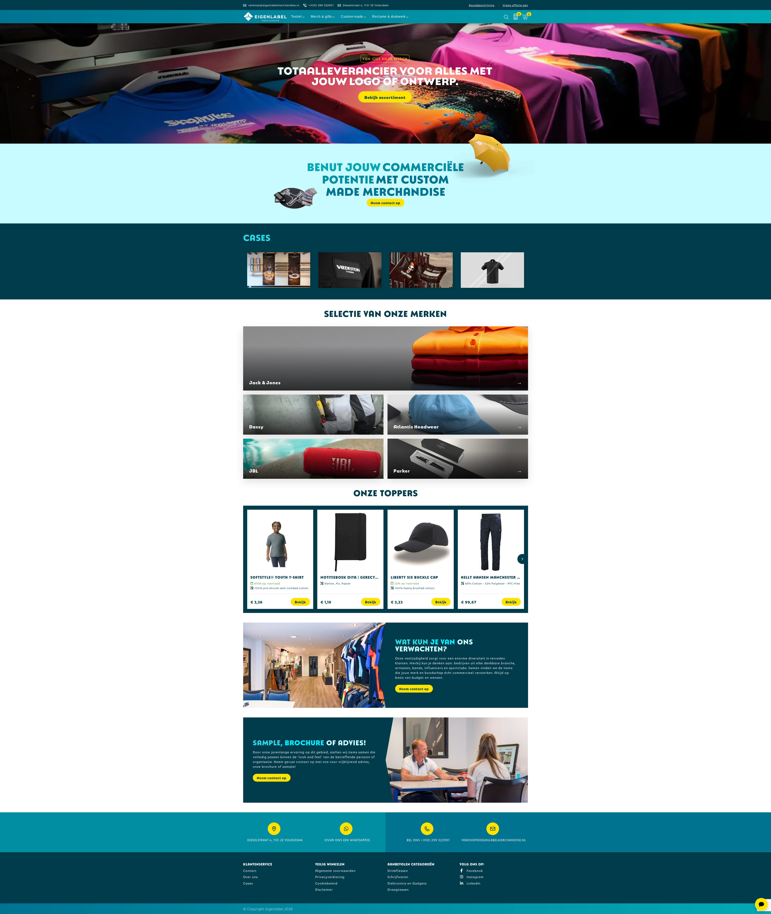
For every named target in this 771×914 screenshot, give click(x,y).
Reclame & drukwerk (389, 16)
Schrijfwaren (398, 876)
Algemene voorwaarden (335, 870)
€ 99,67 (468, 602)
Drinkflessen (398, 870)
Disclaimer (324, 889)
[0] (516, 17)
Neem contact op (414, 688)
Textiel (296, 16)
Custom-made (352, 16)
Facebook (474, 870)
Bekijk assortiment (385, 97)
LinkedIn (473, 883)
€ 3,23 (397, 602)
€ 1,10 (325, 602)
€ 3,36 (256, 602)
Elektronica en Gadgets (407, 883)
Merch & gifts (321, 16)
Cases (248, 883)
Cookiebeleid (326, 883)
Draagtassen (398, 889)
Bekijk (300, 602)
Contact (250, 870)
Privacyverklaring (330, 876)
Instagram (475, 876)
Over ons (250, 876)
